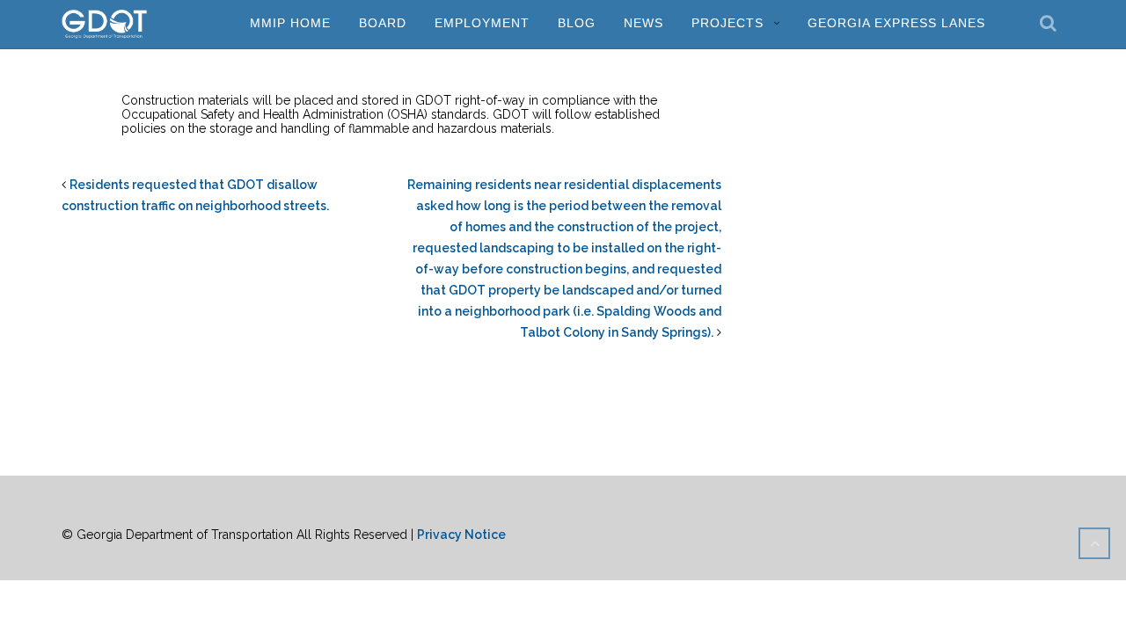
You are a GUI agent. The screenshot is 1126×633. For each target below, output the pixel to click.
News (643, 23)
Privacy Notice (461, 535)
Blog (577, 23)
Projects (727, 23)
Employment (482, 23)
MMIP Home (290, 23)
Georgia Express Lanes (896, 23)
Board (382, 23)
